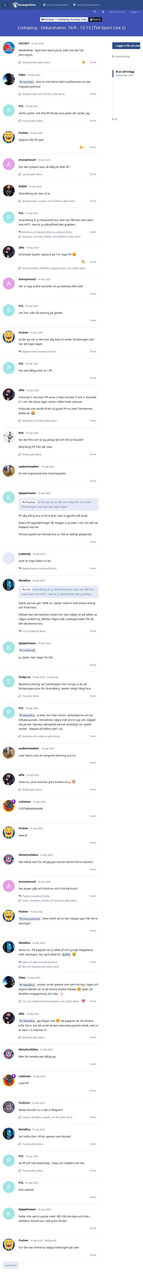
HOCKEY (28, 82)
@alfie (66, 954)
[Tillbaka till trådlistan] (4, 4)
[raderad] (29, 650)
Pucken (30, 502)
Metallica (29, 715)
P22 (28, 589)
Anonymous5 (31, 919)
